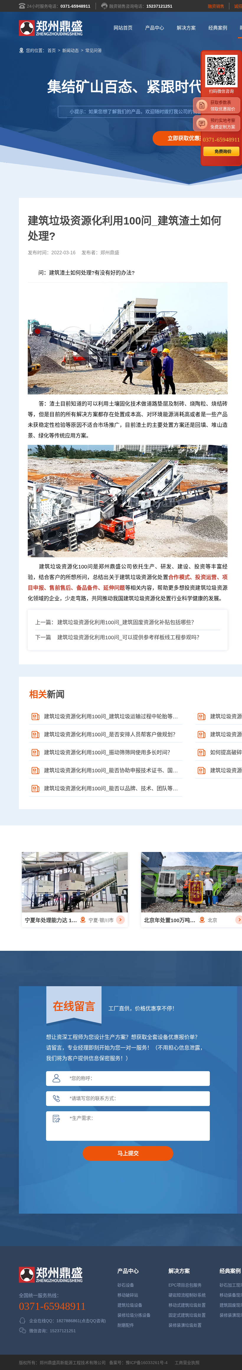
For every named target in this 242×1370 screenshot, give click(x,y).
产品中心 (154, 27)
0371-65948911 (75, 6)
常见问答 (93, 50)
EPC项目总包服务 (185, 1285)
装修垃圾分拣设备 (134, 1315)
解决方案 (186, 27)
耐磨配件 (125, 1325)
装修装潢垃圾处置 (185, 1325)
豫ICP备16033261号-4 (147, 1362)
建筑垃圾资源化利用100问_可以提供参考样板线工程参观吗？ (129, 637)
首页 (52, 50)
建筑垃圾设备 (129, 1305)
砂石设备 (125, 1285)
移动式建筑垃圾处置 (187, 1305)
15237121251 (159, 6)
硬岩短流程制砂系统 (187, 1295)
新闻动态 (70, 50)
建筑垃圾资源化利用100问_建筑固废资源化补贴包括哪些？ (127, 622)
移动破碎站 (127, 1295)
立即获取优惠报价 (189, 138)
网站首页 (123, 27)
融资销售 (216, 6)
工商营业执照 (187, 1362)
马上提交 (128, 1153)
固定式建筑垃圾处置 (187, 1315)
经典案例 (217, 27)
